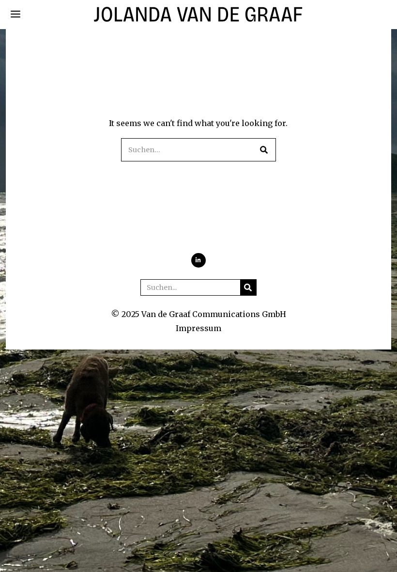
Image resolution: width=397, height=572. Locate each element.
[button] (264, 149)
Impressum (198, 328)
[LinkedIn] (198, 260)
